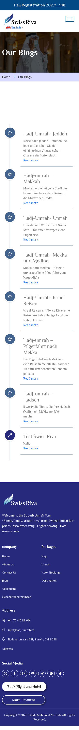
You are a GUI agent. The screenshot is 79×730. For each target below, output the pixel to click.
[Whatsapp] (51, 673)
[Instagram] (23, 673)
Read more (30, 160)
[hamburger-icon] (69, 19)
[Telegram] (42, 673)
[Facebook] (14, 673)
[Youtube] (32, 673)
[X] (5, 673)
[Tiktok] (60, 673)
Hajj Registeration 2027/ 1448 (39, 5)
